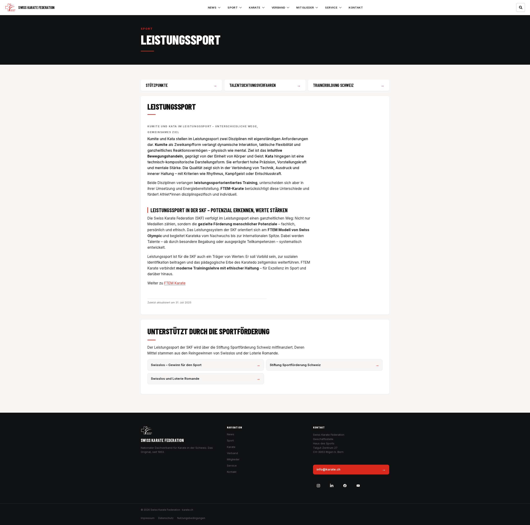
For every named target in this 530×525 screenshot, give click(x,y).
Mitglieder (305, 7)
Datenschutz (165, 518)
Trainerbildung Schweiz (333, 85)
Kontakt (356, 7)
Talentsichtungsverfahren (252, 85)
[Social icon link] (318, 485)
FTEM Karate (175, 283)
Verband (278, 7)
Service (331, 7)
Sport (233, 7)
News (212, 7)
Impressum (147, 518)
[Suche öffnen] (520, 7)
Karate (254, 7)
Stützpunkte (157, 85)
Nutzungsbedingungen (191, 518)
